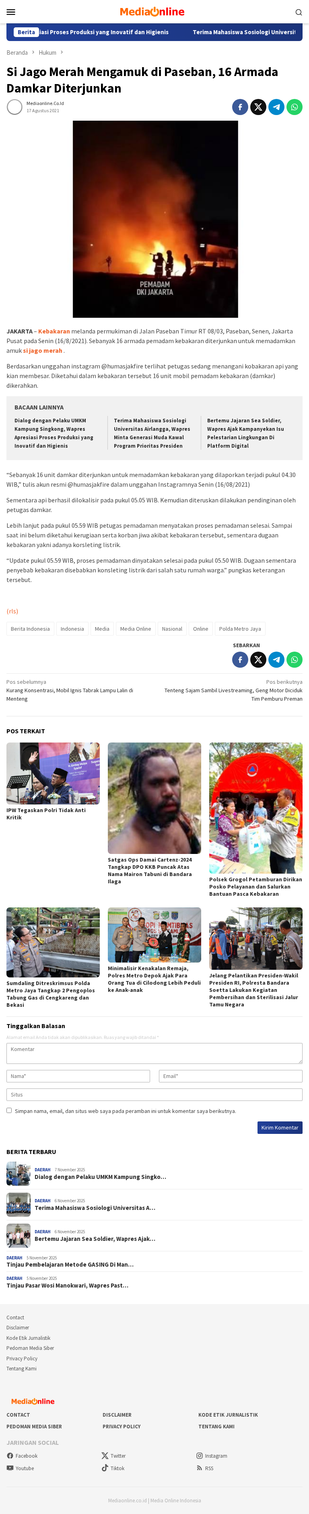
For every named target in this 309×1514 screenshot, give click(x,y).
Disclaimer (17, 1327)
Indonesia (72, 628)
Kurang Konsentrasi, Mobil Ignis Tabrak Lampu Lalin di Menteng (69, 690)
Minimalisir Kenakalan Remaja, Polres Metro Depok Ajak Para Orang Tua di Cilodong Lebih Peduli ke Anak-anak (154, 979)
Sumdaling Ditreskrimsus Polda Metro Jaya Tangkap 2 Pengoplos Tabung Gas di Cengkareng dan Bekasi (50, 993)
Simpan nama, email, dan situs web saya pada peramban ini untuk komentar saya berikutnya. (125, 1111)
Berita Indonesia (30, 628)
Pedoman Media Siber (30, 1348)
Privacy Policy (21, 1358)
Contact (15, 1317)
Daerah (43, 1170)
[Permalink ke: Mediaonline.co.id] (14, 106)
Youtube (25, 1468)
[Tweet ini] (258, 107)
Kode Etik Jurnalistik (28, 1338)
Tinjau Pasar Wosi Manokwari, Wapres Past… (67, 1285)
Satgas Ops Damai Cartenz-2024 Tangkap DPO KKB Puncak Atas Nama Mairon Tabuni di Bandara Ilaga (150, 870)
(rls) (12, 611)
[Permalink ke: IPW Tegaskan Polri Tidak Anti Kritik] (53, 774)
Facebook (26, 1455)
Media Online (135, 628)
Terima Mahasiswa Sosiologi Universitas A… (95, 1208)
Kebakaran (54, 331)
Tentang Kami (21, 1368)
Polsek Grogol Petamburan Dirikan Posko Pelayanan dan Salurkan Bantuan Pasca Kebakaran (255, 886)
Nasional (172, 628)
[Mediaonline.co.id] (154, 10)
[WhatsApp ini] (294, 107)
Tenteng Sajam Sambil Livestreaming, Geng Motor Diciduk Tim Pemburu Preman (234, 690)
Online (200, 628)
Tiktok (117, 1468)
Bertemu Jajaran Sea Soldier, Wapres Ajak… (95, 1238)
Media (102, 628)
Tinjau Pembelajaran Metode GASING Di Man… (70, 1264)
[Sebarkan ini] (240, 107)
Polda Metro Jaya (240, 628)
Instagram (216, 1455)
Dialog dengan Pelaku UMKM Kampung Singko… (100, 1177)
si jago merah (42, 350)
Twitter (118, 1455)
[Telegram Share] (276, 107)
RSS (209, 1468)
